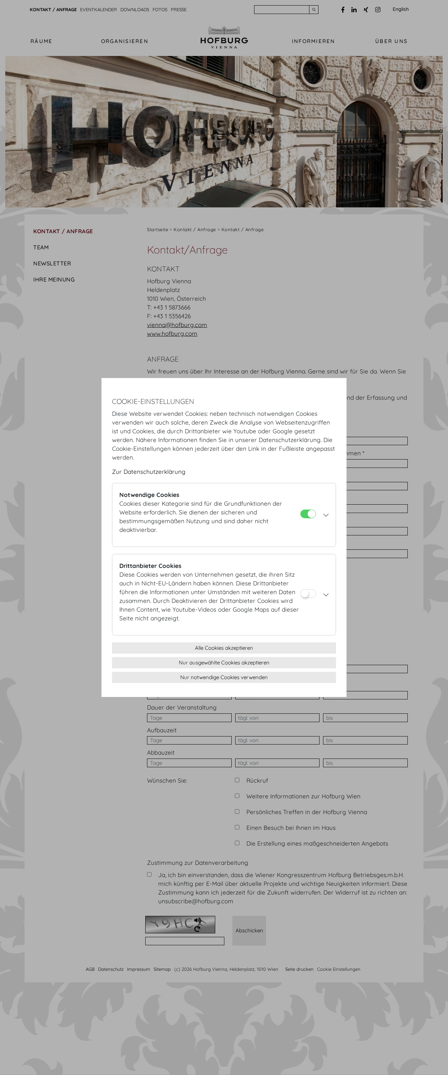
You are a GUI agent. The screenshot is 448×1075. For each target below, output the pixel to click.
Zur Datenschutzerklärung (149, 471)
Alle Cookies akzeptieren (224, 648)
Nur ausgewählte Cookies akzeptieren (224, 662)
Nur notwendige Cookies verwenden (224, 677)
